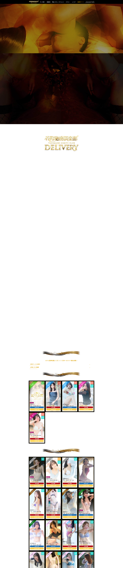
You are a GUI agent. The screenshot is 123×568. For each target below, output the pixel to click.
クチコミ (68, 2)
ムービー (74, 2)
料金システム (55, 2)
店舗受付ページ (80, 2)
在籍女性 (48, 2)
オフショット (61, 2)
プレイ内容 (42, 2)
